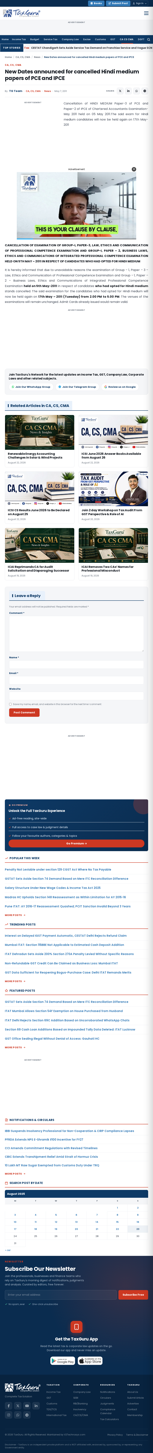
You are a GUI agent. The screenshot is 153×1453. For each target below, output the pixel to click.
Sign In (139, 3)
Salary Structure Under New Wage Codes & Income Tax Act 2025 (53, 888)
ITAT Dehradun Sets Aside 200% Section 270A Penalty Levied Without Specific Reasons (69, 954)
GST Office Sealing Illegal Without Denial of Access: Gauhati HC (52, 1039)
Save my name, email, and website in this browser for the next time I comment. (57, 704)
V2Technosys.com (74, 1434)
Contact (132, 1409)
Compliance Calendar (107, 1411)
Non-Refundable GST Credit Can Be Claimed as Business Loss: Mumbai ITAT (61, 963)
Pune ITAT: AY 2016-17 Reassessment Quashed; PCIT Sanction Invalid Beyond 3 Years (68, 906)
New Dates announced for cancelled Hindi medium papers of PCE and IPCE (72, 75)
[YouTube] (27, 1405)
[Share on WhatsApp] (136, 91)
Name (14, 657)
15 (117, 1222)
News (37, 57)
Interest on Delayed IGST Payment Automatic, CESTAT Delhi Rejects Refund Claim (66, 936)
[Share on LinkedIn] (128, 91)
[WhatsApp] (17, 1415)
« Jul (7, 1250)
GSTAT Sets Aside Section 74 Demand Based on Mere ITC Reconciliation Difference (66, 879)
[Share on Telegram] (144, 91)
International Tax (56, 1415)
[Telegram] (27, 1415)
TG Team (15, 91)
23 (137, 1229)
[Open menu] (146, 13)
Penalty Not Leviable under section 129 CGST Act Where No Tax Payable (58, 870)
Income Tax (19, 39)
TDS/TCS (51, 1409)
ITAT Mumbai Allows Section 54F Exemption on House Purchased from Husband (64, 1011)
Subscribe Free (133, 1295)
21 (97, 1229)
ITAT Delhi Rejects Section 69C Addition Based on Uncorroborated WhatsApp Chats (67, 1020)
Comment (16, 613)
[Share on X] (120, 91)
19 (56, 1229)
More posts (13, 915)
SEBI (75, 1398)
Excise (86, 39)
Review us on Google (122, 387)
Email (13, 673)
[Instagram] (8, 1415)
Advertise (133, 1403)
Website (15, 689)
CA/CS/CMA (80, 1415)
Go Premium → (76, 843)
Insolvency (79, 1409)
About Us (132, 1392)
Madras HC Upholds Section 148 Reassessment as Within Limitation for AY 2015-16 (65, 897)
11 (36, 1222)
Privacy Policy (115, 1434)
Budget (34, 39)
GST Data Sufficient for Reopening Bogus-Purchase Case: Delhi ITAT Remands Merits (68, 972)
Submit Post (120, 3)
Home (5, 39)
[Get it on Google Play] (62, 1360)
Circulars (105, 1398)
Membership (135, 1415)
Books (98, 3)
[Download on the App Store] (90, 1360)
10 (15, 1222)
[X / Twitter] (17, 1405)
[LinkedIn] (36, 1405)
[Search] (148, 39)
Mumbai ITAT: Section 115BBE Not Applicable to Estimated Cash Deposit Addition (64, 945)
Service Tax (50, 39)
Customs (100, 39)
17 (15, 1229)
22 (117, 1229)
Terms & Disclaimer (137, 1434)
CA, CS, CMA (22, 57)
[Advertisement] (33, 138)
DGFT (141, 39)
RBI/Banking (80, 1403)
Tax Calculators (109, 1419)
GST (112, 39)
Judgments (107, 1403)
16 (138, 1222)
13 (76, 1222)
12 (56, 1222)
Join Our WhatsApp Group (32, 387)
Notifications (107, 1392)
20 (76, 1229)
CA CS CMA (126, 39)
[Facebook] (8, 1405)
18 (35, 1229)
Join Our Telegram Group (79, 387)
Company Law (70, 39)
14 (97, 1222)
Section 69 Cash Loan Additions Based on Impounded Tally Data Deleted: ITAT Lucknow (70, 1029)
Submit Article (135, 1398)
